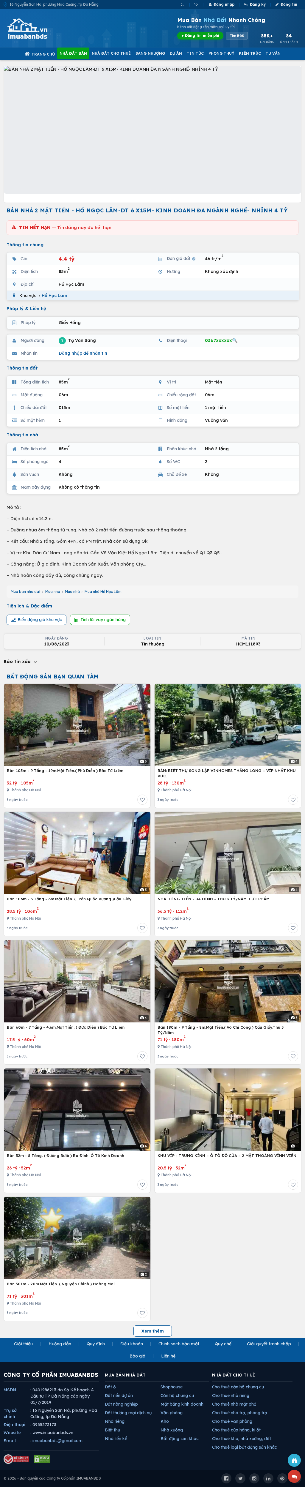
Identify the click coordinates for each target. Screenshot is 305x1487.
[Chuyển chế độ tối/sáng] (182, 4)
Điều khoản (131, 1343)
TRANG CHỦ (43, 54)
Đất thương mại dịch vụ (128, 1412)
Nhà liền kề (116, 1438)
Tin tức (195, 53)
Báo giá (138, 1356)
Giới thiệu (23, 1343)
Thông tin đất (22, 368)
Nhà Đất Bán (73, 53)
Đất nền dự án (119, 1395)
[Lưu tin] (142, 800)
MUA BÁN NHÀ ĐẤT (125, 1375)
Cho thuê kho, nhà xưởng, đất (241, 1438)
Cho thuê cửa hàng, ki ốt (236, 1430)
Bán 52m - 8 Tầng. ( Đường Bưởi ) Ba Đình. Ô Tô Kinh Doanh (65, 1155)
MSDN (10, 1390)
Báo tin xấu (18, 661)
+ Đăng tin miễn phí (200, 35)
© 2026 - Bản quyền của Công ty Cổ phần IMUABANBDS (52, 1478)
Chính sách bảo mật (178, 1343)
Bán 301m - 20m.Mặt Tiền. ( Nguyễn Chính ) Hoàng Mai (61, 1283)
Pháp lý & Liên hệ (26, 308)
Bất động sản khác (180, 1438)
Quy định (96, 1343)
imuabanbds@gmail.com (57, 1440)
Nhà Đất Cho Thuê (111, 53)
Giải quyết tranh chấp (269, 1343)
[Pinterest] (282, 1478)
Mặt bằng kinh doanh (182, 1404)
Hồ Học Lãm (54, 295)
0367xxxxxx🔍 (221, 340)
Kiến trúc (250, 53)
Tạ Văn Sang (78, 340)
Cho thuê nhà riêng (230, 1395)
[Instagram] (254, 1478)
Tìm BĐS (237, 36)
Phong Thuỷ (221, 53)
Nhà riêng (115, 1421)
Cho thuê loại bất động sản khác (244, 1447)
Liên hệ (168, 1356)
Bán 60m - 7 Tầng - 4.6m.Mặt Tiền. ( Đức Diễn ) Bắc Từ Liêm (66, 1027)
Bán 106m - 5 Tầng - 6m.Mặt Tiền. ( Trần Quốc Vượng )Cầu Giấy (69, 898)
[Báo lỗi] (294, 1460)
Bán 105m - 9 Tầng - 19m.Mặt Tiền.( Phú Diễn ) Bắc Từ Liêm (65, 770)
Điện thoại (14, 1424)
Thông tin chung (25, 244)
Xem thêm (152, 1331)
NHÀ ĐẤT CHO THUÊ (233, 1375)
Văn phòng (172, 1412)
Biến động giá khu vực (40, 619)
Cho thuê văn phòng (232, 1421)
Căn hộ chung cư (177, 1395)
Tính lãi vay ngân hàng (103, 619)
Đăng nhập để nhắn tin (83, 353)
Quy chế (223, 1343)
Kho (165, 1421)
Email (10, 1440)
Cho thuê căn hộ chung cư (238, 1387)
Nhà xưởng (172, 1430)
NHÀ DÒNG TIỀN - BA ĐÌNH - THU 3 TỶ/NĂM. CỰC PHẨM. (214, 898)
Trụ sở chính (10, 1413)
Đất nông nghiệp (121, 1404)
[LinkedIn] (268, 1478)
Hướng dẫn (60, 1343)
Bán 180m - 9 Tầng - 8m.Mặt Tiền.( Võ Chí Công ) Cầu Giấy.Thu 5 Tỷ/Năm (221, 1030)
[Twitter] (240, 1478)
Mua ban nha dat (26, 591)
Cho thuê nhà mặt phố (234, 1404)
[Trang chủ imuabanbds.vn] (35, 28)
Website (12, 1432)
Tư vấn (273, 53)
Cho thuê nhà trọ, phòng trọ (239, 1412)
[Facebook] (226, 1478)
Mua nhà (52, 591)
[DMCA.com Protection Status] (42, 1459)
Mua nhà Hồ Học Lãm (103, 591)
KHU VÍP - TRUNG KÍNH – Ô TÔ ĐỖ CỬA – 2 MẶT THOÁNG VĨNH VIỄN (227, 1155)
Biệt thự (112, 1430)
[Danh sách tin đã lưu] (196, 4)
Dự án (176, 53)
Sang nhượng (150, 53)
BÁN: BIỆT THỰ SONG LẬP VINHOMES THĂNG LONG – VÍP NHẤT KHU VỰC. (227, 773)
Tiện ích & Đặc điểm (29, 606)
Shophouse (172, 1387)
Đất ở (110, 1387)
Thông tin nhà (22, 435)
